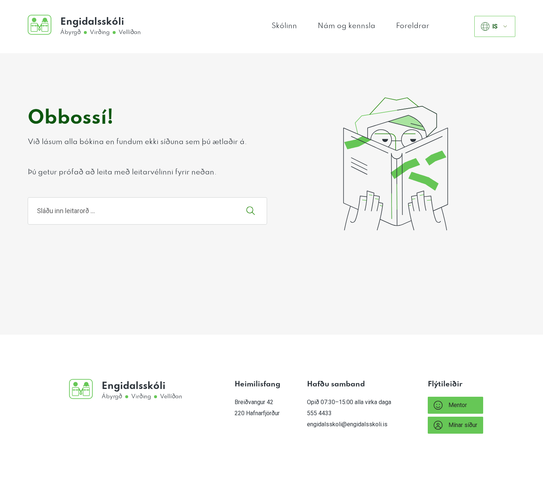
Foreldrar (412, 26)
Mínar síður (462, 425)
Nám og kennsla (346, 26)
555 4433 (319, 413)
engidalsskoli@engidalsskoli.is (347, 424)
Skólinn (284, 26)
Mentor (457, 405)
